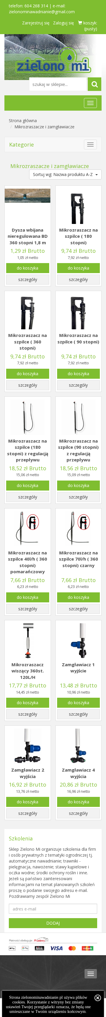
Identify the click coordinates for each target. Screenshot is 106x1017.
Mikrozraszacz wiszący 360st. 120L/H (27, 671)
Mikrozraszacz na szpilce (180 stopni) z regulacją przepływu (27, 450)
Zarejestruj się (35, 23)
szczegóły (27, 279)
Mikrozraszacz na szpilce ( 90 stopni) (78, 338)
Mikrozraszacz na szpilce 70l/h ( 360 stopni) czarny (78, 559)
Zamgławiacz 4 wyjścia (78, 773)
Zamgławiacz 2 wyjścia (27, 773)
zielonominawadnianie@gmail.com (42, 11)
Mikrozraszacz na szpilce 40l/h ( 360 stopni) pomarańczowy (27, 562)
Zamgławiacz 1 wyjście (78, 668)
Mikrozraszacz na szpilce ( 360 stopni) (27, 341)
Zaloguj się (63, 23)
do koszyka (27, 268)
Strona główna (23, 120)
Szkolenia (21, 838)
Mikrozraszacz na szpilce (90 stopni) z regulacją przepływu (78, 450)
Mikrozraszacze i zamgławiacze (44, 126)
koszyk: (89, 25)
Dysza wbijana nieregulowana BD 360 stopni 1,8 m (28, 236)
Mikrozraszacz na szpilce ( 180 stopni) (78, 236)
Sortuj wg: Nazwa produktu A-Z (63, 174)
